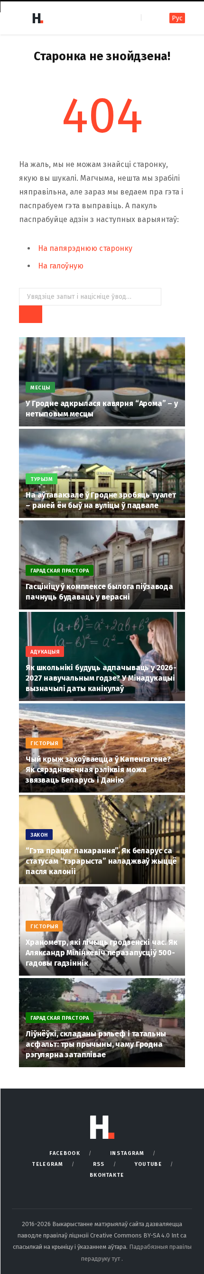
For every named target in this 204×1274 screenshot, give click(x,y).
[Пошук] (149, 17)
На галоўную (60, 265)
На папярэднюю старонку (85, 248)
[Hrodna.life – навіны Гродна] (37, 18)
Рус (177, 18)
